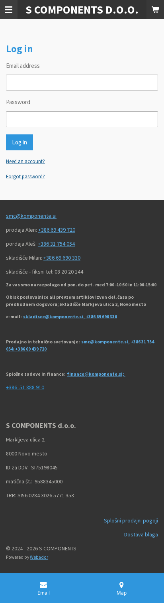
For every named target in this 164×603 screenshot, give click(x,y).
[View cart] (155, 9)
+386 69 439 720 (56, 229)
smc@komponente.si (31, 215)
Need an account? (25, 161)
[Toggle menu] (9, 9)
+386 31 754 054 (56, 243)
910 (40, 387)
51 (21, 387)
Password (18, 102)
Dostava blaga (141, 534)
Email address (23, 65)
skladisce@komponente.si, (54, 316)
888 (30, 387)
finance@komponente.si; (96, 374)
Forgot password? (25, 176)
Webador (39, 557)
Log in (19, 142)
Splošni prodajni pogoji (131, 520)
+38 (10, 387)
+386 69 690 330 (61, 257)
